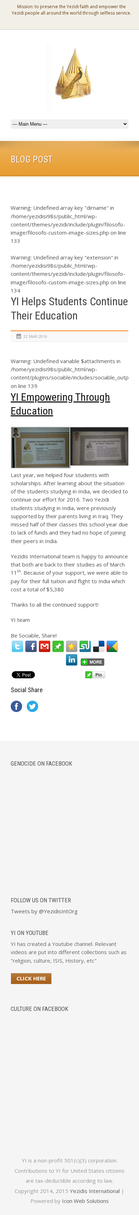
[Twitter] (17, 646)
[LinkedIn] (71, 660)
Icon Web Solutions (85, 1200)
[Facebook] (31, 646)
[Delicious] (98, 646)
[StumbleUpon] (85, 646)
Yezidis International (95, 1190)
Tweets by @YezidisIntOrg (44, 911)
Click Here (31, 978)
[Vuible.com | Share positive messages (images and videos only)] (58, 649)
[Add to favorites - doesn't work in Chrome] (71, 646)
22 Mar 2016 (35, 336)
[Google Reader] (112, 646)
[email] (44, 646)
